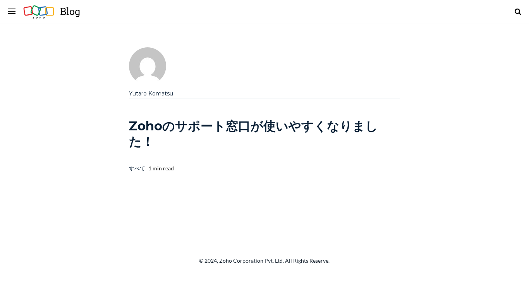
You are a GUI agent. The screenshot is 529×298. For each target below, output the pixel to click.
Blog (70, 11)
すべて (137, 168)
